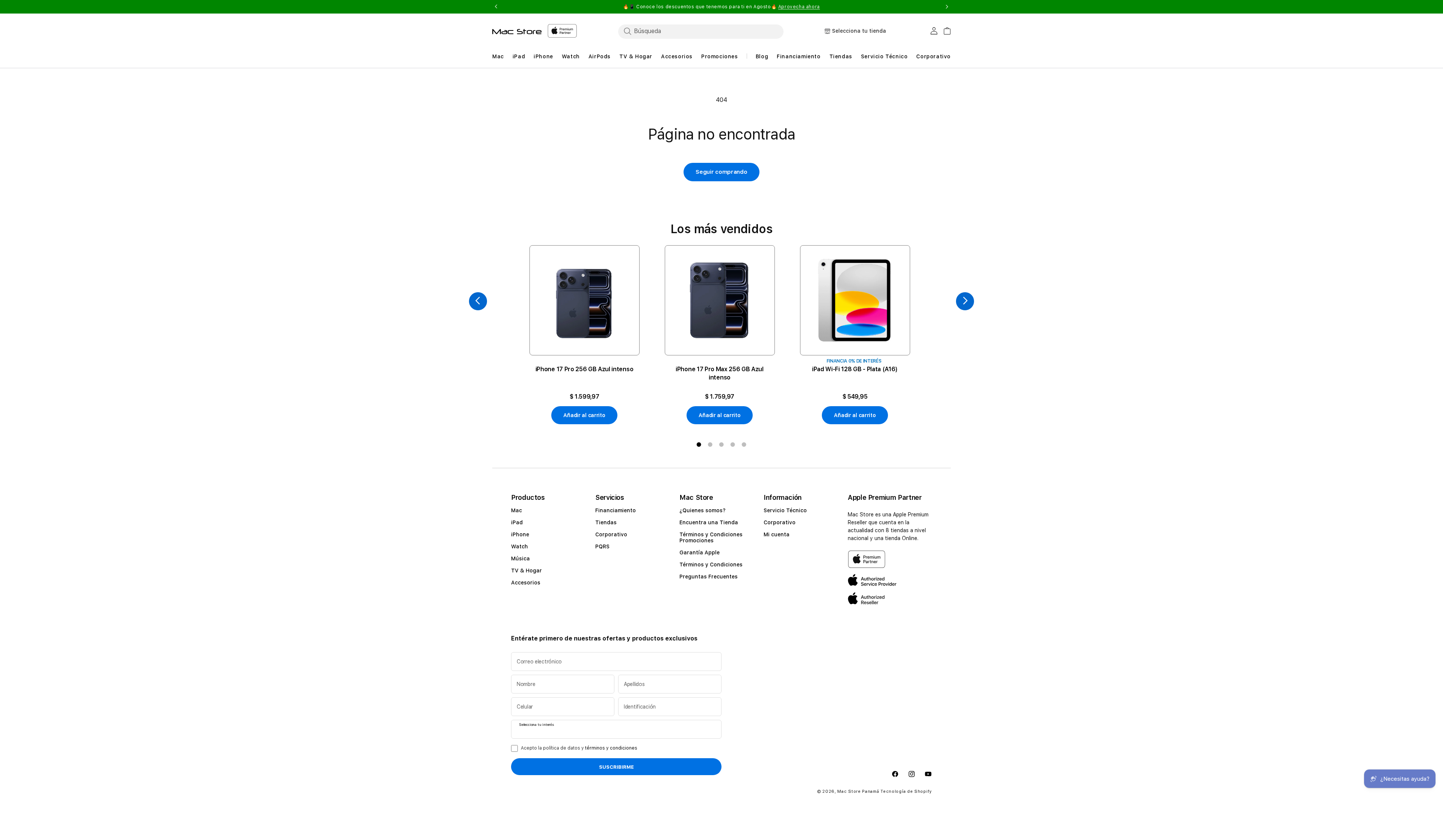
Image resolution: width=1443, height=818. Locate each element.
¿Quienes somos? (702, 510)
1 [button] (699, 444)
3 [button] (721, 444)
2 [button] (710, 444)
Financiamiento (615, 510)
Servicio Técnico (785, 510)
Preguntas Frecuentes (708, 577)
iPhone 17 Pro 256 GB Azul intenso (584, 369)
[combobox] (701, 31)
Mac (516, 510)
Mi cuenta (777, 534)
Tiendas (606, 522)
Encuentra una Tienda (708, 522)
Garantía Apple (699, 552)
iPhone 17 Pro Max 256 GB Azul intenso (720, 373)
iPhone (520, 534)
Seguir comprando (721, 171)
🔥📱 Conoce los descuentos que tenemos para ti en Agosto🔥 (721, 6)
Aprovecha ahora (799, 6)
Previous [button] (496, 7)
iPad (517, 522)
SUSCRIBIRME (616, 767)
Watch (519, 546)
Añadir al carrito (584, 415)
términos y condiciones (611, 748)
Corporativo (611, 534)
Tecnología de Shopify (906, 791)
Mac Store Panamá (858, 791)
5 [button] (744, 444)
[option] (584, 335)
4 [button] (733, 444)
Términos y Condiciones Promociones (711, 537)
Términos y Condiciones (711, 565)
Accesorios (525, 583)
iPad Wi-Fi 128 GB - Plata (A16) (855, 369)
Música (520, 558)
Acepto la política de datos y (579, 748)
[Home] (517, 31)
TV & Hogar (526, 571)
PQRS (602, 546)
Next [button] (947, 7)
